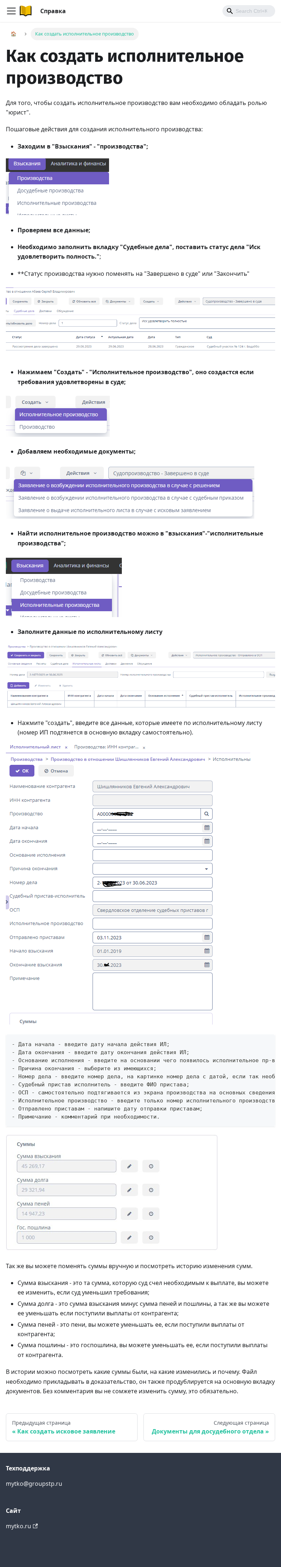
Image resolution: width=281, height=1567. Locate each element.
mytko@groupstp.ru (34, 1484)
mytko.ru (18, 1526)
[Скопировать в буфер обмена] (266, 1043)
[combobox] (248, 11)
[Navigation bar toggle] (11, 10)
